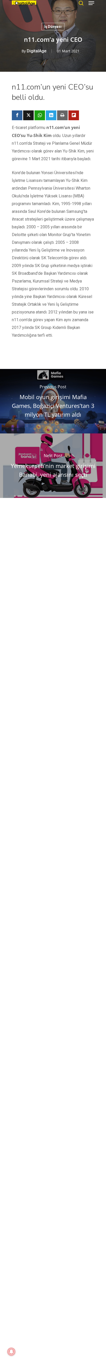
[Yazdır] (62, 115)
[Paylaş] (17, 115)
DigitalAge (36, 51)
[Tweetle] (28, 115)
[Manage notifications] (11, 1352)
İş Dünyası (52, 27)
